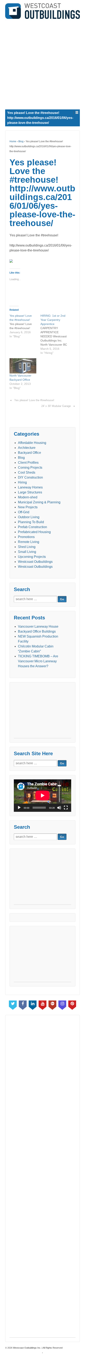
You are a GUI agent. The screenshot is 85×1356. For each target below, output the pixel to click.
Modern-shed (27, 497)
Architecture (26, 447)
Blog (21, 141)
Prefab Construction (32, 527)
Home (12, 141)
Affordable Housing (32, 442)
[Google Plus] (52, 1004)
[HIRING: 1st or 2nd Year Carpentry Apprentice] (55, 334)
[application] (42, 795)
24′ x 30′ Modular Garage (56, 406)
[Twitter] (13, 1004)
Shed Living (26, 547)
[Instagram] (62, 1004)
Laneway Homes (30, 487)
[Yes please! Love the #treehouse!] (24, 326)
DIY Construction (30, 477)
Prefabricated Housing (34, 532)
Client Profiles (28, 462)
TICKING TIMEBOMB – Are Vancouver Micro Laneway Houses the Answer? (38, 661)
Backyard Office (29, 452)
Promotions (26, 537)
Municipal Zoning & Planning (39, 502)
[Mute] (59, 808)
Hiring (22, 482)
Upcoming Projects (32, 556)
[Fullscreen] (66, 808)
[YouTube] (42, 1004)
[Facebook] (23, 1004)
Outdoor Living (28, 517)
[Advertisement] (42, 63)
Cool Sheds (26, 472)
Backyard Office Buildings (37, 631)
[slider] (59, 792)
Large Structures (30, 492)
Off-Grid (23, 512)
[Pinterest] (72, 1004)
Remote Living (28, 542)
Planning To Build (31, 522)
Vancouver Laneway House (38, 626)
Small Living (27, 552)
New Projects (28, 507)
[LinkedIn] (32, 1004)
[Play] (19, 808)
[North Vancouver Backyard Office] (22, 365)
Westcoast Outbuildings (35, 561)
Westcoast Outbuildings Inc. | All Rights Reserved (37, 1348)
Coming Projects (30, 467)
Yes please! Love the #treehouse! (34, 400)
